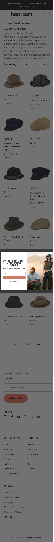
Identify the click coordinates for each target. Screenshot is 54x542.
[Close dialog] (50, 253)
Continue (12, 277)
